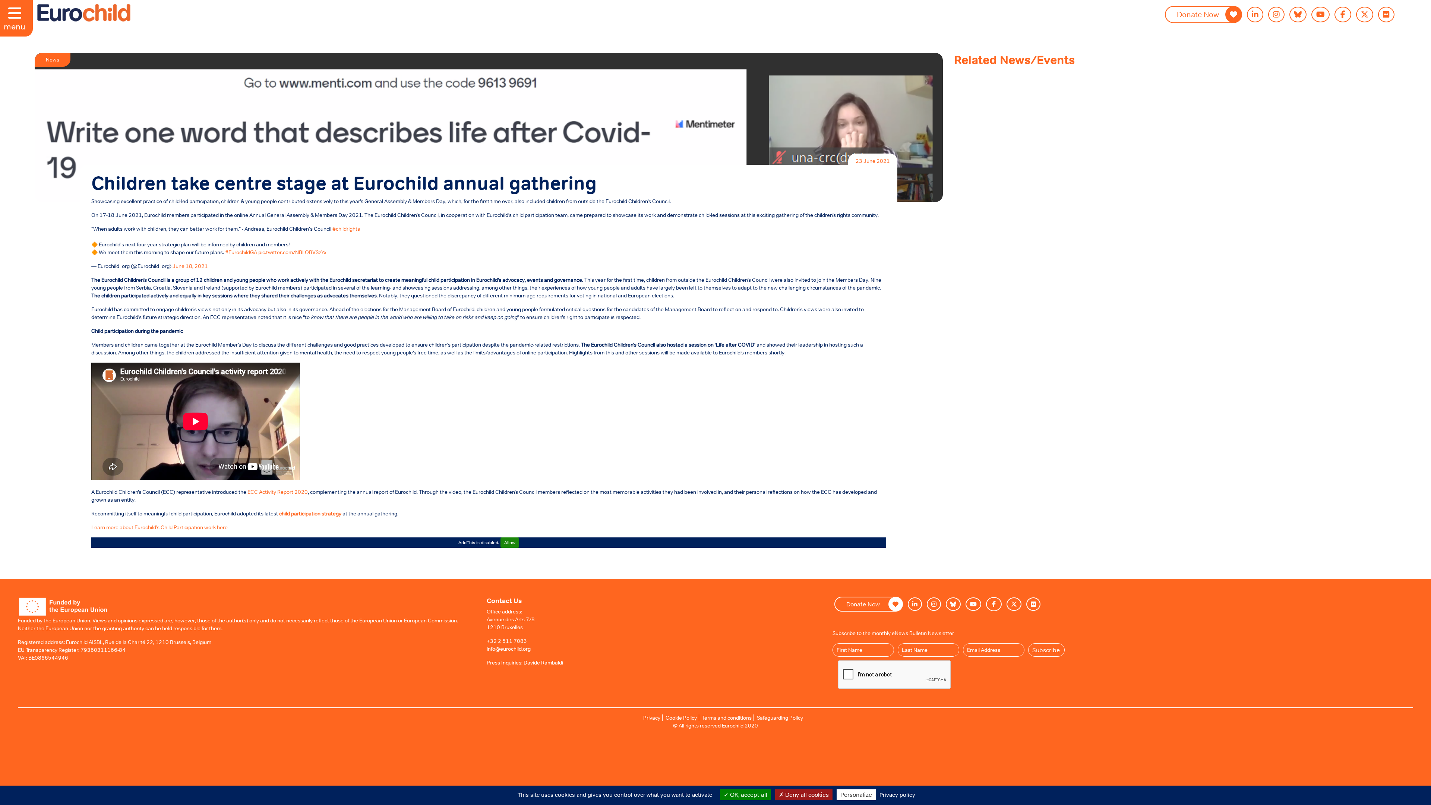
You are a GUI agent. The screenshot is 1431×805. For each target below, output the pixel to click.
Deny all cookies (806, 794)
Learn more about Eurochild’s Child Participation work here (159, 527)
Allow (509, 543)
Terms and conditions (727, 717)
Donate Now (1198, 14)
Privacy (651, 717)
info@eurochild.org (509, 648)
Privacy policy (897, 794)
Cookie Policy (681, 717)
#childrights (346, 228)
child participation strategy (310, 513)
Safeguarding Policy (780, 717)
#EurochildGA (241, 252)
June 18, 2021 (190, 266)
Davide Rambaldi (543, 662)
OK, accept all (748, 794)
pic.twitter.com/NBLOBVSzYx (292, 252)
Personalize (856, 794)
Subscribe (1046, 650)
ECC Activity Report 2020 (277, 492)
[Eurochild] (83, 13)
